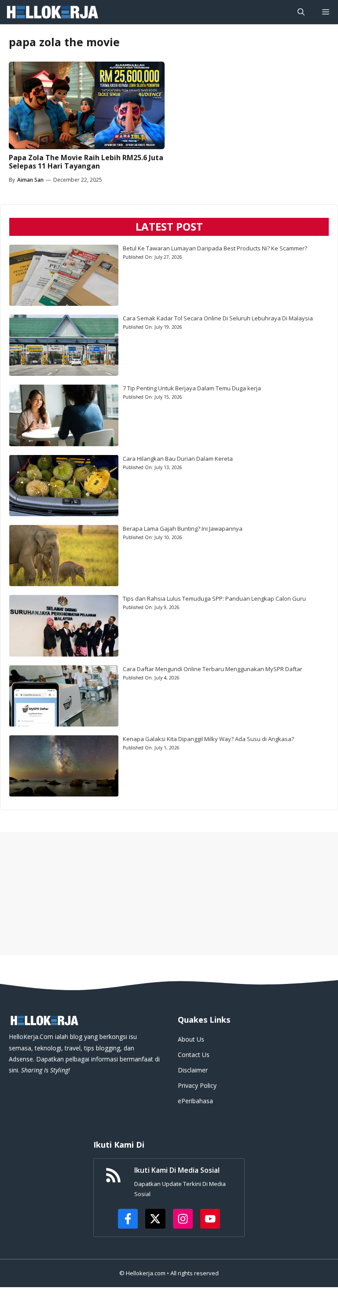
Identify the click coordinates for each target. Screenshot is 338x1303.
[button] (301, 12)
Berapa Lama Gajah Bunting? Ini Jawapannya (182, 528)
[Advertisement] (169, 893)
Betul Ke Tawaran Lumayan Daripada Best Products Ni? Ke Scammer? (215, 248)
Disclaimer (193, 1070)
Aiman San (30, 180)
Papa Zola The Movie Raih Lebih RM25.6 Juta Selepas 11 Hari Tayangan (86, 162)
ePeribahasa (195, 1101)
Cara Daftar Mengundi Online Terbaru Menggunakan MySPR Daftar (212, 669)
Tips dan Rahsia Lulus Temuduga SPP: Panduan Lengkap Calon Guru (214, 598)
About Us (191, 1039)
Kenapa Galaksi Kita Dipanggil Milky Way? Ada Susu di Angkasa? (208, 739)
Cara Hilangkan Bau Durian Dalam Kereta (178, 458)
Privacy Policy (197, 1085)
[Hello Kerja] (51, 12)
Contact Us (193, 1054)
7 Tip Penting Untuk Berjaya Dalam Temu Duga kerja (192, 388)
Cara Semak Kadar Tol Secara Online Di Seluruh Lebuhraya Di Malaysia (218, 318)
